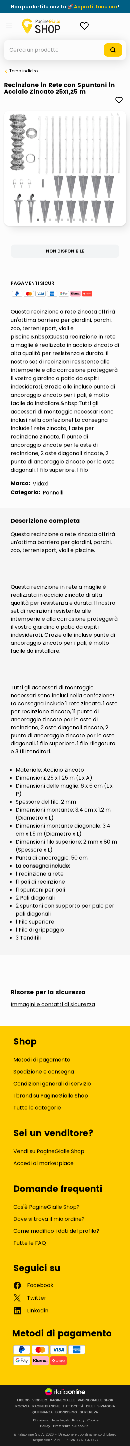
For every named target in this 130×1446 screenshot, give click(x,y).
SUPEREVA (89, 1412)
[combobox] (65, 50)
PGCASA (22, 1406)
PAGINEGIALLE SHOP (95, 1400)
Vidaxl (40, 483)
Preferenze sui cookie (71, 1426)
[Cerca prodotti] (113, 50)
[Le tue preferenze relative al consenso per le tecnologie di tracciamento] (118, 1434)
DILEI (90, 1406)
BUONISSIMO (66, 1412)
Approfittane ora (95, 6)
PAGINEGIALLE (62, 1400)
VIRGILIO (39, 1400)
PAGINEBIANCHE (46, 1406)
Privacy (78, 1420)
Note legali (60, 1420)
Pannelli (53, 492)
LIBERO (23, 1400)
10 (92, 220)
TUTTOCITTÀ (73, 1406)
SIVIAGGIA (106, 1406)
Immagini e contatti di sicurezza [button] (53, 1005)
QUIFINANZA (42, 1412)
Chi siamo (41, 1420)
